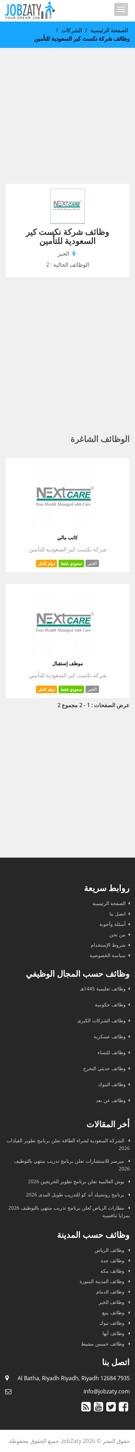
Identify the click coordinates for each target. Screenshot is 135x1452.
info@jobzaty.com (106, 1391)
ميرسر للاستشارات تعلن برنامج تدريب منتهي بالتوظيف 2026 (72, 1165)
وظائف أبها (114, 1333)
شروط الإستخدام (108, 945)
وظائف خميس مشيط (103, 1343)
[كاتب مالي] (65, 530)
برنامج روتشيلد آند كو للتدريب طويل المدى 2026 (76, 1194)
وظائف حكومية (110, 1004)
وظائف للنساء (112, 1052)
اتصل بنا (117, 913)
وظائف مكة (113, 1271)
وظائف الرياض (110, 1250)
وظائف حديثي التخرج (104, 1068)
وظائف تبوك (112, 1323)
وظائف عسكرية (109, 1036)
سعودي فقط (71, 563)
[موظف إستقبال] (65, 656)
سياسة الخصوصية (108, 955)
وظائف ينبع (114, 1312)
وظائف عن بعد (111, 1100)
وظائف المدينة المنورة (103, 1281)
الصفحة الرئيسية (109, 30)
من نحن (117, 934)
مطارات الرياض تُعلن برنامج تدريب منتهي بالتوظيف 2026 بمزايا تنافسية (69, 1211)
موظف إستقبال (67, 663)
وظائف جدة (113, 1260)
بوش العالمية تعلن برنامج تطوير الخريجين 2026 (77, 1181)
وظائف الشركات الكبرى (101, 1020)
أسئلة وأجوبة (112, 924)
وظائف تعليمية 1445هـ (103, 988)
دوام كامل (46, 563)
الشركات (71, 30)
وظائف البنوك (112, 1084)
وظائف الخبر (112, 1302)
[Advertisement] (67, 115)
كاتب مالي (67, 537)
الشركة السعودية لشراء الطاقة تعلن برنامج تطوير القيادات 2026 (68, 1144)
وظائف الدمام (111, 1291)
